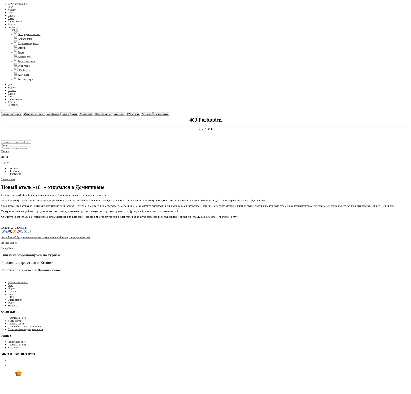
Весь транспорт (103, 114)
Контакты (13, 27)
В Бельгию (14, 171)
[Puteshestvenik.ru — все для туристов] (18, 4)
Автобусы (146, 114)
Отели (65, 114)
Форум (11, 24)
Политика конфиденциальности (25, 329)
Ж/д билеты (133, 114)
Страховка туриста (12, 114)
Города (11, 15)
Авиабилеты (53, 114)
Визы (11, 18)
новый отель (61, 237)
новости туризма (44, 237)
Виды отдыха (15, 21)
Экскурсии (119, 114)
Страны (12, 12)
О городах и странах (34, 114)
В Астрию (13, 168)
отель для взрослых (79, 237)
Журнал (12, 9)
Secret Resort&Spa (11, 237)
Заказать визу (8, 179)
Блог (10, 6)
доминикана (28, 237)
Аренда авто (86, 114)
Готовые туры (161, 114)
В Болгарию (14, 173)
